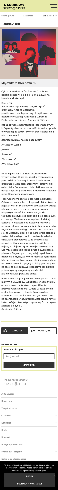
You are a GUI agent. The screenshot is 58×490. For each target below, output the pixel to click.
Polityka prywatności (12, 444)
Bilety (4, 430)
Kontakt (5, 437)
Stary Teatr (14, 6)
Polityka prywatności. (29, 484)
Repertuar (6, 401)
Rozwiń (55, 16)
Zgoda (29, 476)
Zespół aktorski (9, 408)
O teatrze (6, 415)
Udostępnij (45, 330)
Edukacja (6, 422)
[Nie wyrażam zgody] (54, 475)
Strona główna (7, 16)
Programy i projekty (11, 451)
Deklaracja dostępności (13, 459)
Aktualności (28, 16)
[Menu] (53, 6)
